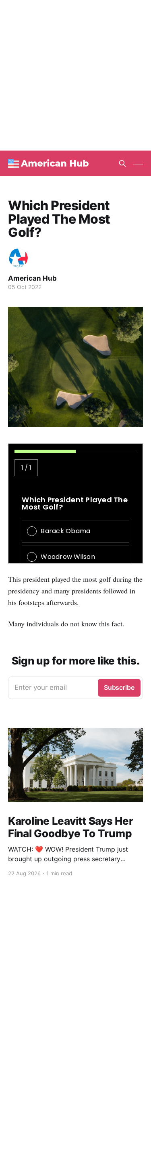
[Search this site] (122, 163)
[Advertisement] (75, 75)
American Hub (32, 278)
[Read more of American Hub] (18, 258)
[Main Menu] (138, 163)
